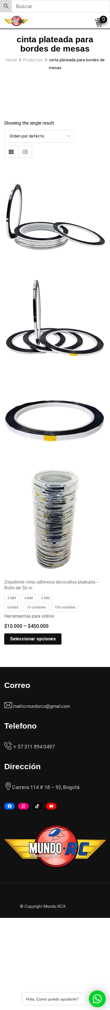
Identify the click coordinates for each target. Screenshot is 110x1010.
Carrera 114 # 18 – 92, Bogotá (46, 787)
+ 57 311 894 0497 (33, 747)
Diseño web (79, 906)
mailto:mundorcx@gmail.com (41, 706)
